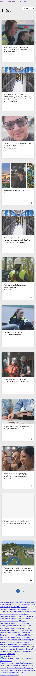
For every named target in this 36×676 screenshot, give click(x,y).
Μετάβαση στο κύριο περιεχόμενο (13, 1)
